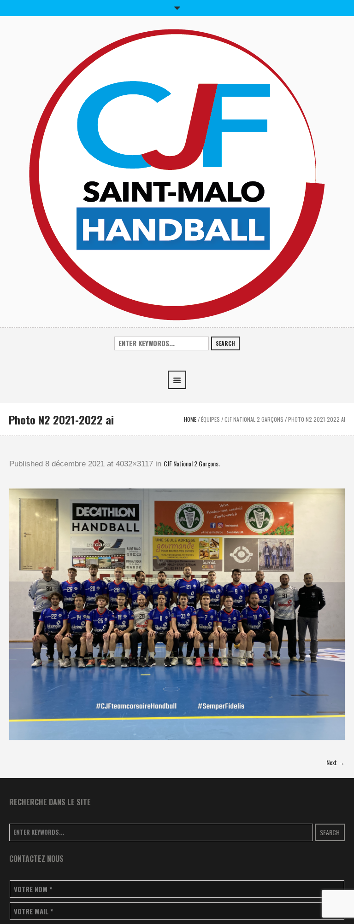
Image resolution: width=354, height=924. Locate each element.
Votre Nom (33, 889)
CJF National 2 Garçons (253, 419)
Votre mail (33, 911)
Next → (335, 762)
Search (225, 343)
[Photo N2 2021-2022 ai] (177, 618)
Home (190, 419)
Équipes (210, 419)
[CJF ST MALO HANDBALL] (177, 174)
